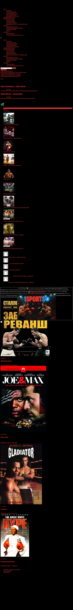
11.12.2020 (3, 506)
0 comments (14, 365)
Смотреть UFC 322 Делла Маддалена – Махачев (21, 282)
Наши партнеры (7, 571)
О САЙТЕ (5, 32)
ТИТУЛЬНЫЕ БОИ (11, 12)
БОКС (4, 9)
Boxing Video (4, 1)
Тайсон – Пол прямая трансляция (12, 165)
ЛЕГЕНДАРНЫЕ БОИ (11, 13)
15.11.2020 (3, 558)
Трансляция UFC (10, 20)
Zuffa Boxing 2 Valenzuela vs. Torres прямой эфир (16, 207)
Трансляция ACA (10, 21)
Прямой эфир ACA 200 (9, 194)
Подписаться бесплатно (37, 292)
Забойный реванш (6, 361)
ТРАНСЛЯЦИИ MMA (8, 18)
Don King (8, 89)
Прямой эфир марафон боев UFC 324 (13, 248)
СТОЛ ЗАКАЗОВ (10, 33)
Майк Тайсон (6, 179)
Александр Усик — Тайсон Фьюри (12, 138)
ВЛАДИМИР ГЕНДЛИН (12, 16)
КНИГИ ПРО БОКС (11, 29)
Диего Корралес (20, 90)
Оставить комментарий (31, 90)
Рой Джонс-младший (9, 151)
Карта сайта (6, 572)
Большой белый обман (8, 561)
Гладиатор (4, 509)
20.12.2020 (3, 434)
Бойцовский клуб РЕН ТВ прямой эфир (16, 24)
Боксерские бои (5, 90)
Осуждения (6, 111)
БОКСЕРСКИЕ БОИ (11, 14)
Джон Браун (12, 90)
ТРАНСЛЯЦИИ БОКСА (9, 17)
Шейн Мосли (19, 98)
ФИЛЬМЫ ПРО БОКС (12, 27)
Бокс (2, 79)
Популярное (6, 108)
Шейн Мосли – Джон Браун (12, 94)
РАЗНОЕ (5, 25)
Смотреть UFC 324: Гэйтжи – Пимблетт (13, 234)
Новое (5, 109)
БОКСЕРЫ (9, 10)
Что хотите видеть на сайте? (10, 124)
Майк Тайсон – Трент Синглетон (17, 257)
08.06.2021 (3, 358)
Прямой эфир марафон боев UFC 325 (13, 221)
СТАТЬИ (8, 31)
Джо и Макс (4, 437)
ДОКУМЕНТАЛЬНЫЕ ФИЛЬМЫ (14, 28)
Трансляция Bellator (11, 22)
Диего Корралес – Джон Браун (13, 86)
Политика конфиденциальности (14, 35)
